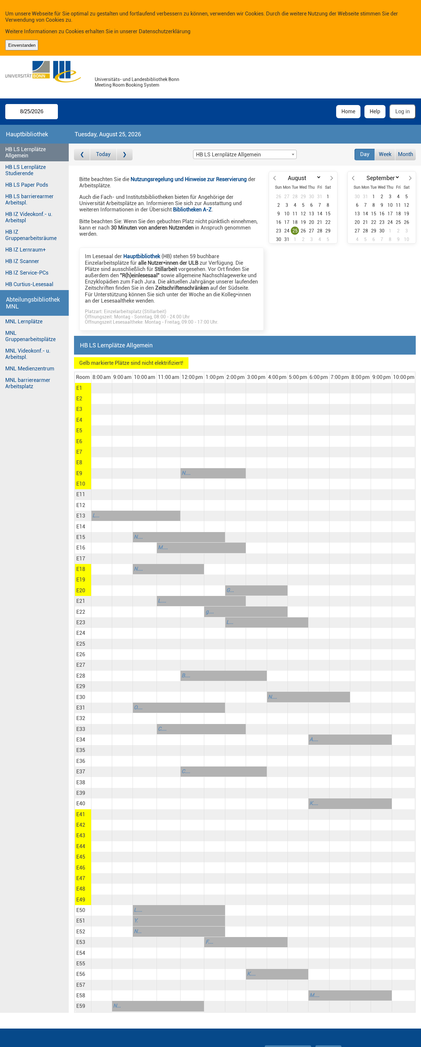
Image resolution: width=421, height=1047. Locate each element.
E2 (79, 398)
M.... (163, 547)
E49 (80, 900)
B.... (186, 675)
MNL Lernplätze (23, 321)
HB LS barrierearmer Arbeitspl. (29, 199)
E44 (80, 846)
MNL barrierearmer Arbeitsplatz (27, 383)
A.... (314, 739)
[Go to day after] (125, 154)
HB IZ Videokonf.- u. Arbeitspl (28, 217)
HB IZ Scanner (22, 261)
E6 (79, 441)
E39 (80, 793)
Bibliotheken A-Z (192, 209)
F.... (209, 942)
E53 (80, 942)
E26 (80, 654)
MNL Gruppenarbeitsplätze (30, 336)
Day (364, 154)
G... (230, 590)
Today (103, 154)
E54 (80, 953)
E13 (80, 516)
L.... (162, 601)
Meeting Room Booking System (127, 85)
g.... (210, 611)
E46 (80, 868)
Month (405, 154)
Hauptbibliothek (141, 256)
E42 (80, 825)
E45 (80, 857)
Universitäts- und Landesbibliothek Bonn (137, 79)
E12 (80, 505)
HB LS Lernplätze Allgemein (25, 152)
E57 (80, 985)
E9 (79, 473)
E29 (80, 686)
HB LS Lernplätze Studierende (25, 170)
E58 (80, 995)
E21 (80, 601)
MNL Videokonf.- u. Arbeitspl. (27, 354)
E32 (80, 718)
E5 (79, 430)
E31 (80, 708)
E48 (80, 889)
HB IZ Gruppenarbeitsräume (31, 235)
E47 (80, 878)
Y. (136, 920)
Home (348, 111)
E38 (80, 782)
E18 (80, 569)
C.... (162, 729)
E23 (80, 622)
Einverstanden (22, 45)
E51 (80, 921)
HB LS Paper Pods (26, 185)
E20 (80, 590)
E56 (80, 974)
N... (137, 931)
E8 (79, 462)
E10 (80, 484)
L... (95, 515)
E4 (79, 420)
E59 (80, 1006)
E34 (80, 740)
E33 (80, 729)
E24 (80, 633)
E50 (80, 910)
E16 (80, 548)
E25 (80, 644)
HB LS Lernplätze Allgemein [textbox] (228, 154)
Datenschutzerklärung (164, 31)
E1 (79, 388)
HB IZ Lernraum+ (25, 250)
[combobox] (244, 154)
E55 (80, 963)
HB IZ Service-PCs (26, 273)
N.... (186, 473)
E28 (80, 676)
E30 (80, 697)
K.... (314, 803)
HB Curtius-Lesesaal (29, 284)
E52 (80, 931)
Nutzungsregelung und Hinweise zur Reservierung (189, 179)
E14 (80, 527)
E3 (79, 409)
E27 (80, 665)
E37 (80, 771)
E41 (80, 814)
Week (385, 154)
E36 (80, 761)
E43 (80, 835)
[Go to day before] (82, 154)
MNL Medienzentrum (29, 368)
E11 (80, 494)
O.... (138, 707)
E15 (80, 537)
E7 (79, 452)
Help (375, 111)
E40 (80, 803)
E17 (80, 558)
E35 (80, 750)
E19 (80, 580)
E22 (80, 612)
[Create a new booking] (101, 388)
